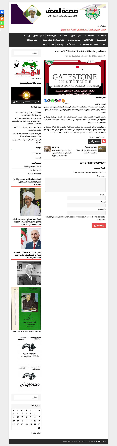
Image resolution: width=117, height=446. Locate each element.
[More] (63, 100)
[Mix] (2, 19)
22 (35, 424)
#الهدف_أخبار (94, 141)
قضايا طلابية (101, 40)
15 (35, 420)
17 (26, 420)
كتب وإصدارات (32, 40)
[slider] (27, 101)
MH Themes (101, 441)
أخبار (76, 56)
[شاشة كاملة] (14, 102)
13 (14, 417)
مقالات (64, 35)
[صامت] (17, 102)
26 (18, 424)
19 (18, 420)
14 (39, 420)
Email (103, 202)
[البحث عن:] (26, 53)
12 (18, 417)
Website (102, 209)
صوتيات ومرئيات (74, 40)
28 (39, 428)
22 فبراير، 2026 (97, 56)
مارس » (33, 433)
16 (31, 420)
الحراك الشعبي (76, 35)
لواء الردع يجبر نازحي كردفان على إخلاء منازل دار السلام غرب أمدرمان (28, 113)
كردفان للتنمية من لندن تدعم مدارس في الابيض (26, 141)
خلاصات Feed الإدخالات (32, 166)
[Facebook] (45, 100)
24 (26, 424)
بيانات (28, 35)
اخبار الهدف (102, 35)
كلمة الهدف (89, 35)
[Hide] (0, 30)
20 (14, 420)
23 (31, 424)
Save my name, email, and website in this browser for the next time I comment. (76, 218)
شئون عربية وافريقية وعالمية (53, 40)
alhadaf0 (84, 56)
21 (39, 424)
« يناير (39, 433)
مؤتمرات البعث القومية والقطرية (94, 44)
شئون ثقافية (88, 40)
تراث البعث (72, 44)
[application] (26, 95)
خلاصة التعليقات (35, 170)
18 (22, 420)
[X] (49, 100)
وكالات (71, 56)
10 (26, 417)
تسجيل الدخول (36, 163)
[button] (26, 95)
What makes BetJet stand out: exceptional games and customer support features (26, 121)
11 (22, 417)
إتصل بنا (60, 44)
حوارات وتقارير (38, 35)
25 (22, 424)
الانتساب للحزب (48, 44)
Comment (101, 176)
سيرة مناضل (51, 35)
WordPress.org (34, 174)
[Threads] (56, 100)
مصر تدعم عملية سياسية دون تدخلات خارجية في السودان (27, 128)
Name (103, 195)
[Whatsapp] (52, 100)
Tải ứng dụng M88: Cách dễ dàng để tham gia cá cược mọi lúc (26, 135)
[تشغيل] (39, 102)
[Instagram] (59, 100)
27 (14, 424)
